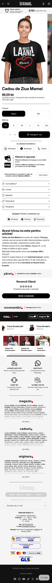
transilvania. (23, 461)
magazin (42, 316)
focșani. (34, 468)
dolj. (10, 470)
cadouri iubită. (29, 442)
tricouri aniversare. (18, 407)
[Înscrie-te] (45, 505)
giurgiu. (21, 473)
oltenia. (43, 461)
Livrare (8, 189)
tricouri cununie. (27, 413)
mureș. (25, 466)
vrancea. (11, 473)
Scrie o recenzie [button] (26, 296)
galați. (26, 464)
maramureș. (21, 470)
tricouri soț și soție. (11, 414)
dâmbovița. (30, 470)
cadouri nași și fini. (36, 444)
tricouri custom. (16, 416)
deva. (13, 468)
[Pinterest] (37, 578)
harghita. (28, 473)
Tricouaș (22, 568)
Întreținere (10, 207)
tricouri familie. (24, 409)
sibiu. (16, 466)
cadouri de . (19, 438)
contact (38, 495)
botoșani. (8, 468)
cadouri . (10, 433)
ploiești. (32, 464)
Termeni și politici (26, 573)
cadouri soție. (24, 440)
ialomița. (41, 473)
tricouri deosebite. (11, 418)
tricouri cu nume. (31, 407)
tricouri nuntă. (16, 413)
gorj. (17, 473)
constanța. (8, 464)
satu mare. (20, 468)
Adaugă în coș (36, 134)
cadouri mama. (33, 435)
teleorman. (30, 471)
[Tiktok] (28, 578)
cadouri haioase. (35, 440)
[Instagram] (19, 578)
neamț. (36, 470)
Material (9, 195)
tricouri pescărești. (37, 418)
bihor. (14, 470)
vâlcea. (20, 471)
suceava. (27, 468)
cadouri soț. (15, 440)
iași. (28, 462)
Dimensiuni (10, 201)
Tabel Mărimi (43, 175)
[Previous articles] (5, 344)
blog (31, 316)
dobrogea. (23, 462)
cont (10, 495)
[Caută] (8, 4)
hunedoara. (9, 471)
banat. (30, 461)
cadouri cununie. (11, 444)
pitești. (11, 466)
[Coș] (49, 4)
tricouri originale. (37, 416)
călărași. (35, 473)
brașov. (21, 464)
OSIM (36, 529)
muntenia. (8, 462)
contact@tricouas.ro (28, 526)
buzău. (39, 466)
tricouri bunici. (20, 411)
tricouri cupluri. (30, 411)
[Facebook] (14, 578)
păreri (19, 495)
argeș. (15, 471)
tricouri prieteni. (24, 414)
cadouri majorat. (10, 446)
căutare (28, 495)
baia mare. (32, 466)
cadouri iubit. (18, 442)
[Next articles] (46, 344)
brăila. (43, 464)
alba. (6, 473)
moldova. (36, 461)
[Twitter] (32, 578)
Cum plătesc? (11, 184)
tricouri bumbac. (24, 418)
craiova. (15, 464)
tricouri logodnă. (39, 413)
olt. (25, 471)
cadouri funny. (32, 433)
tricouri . (10, 405)
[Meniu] (3, 4)
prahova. (40, 468)
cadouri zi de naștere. (24, 446)
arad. (6, 466)
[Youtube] (23, 578)
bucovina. (15, 462)
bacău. (20, 466)
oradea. (38, 464)
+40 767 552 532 (27, 524)
